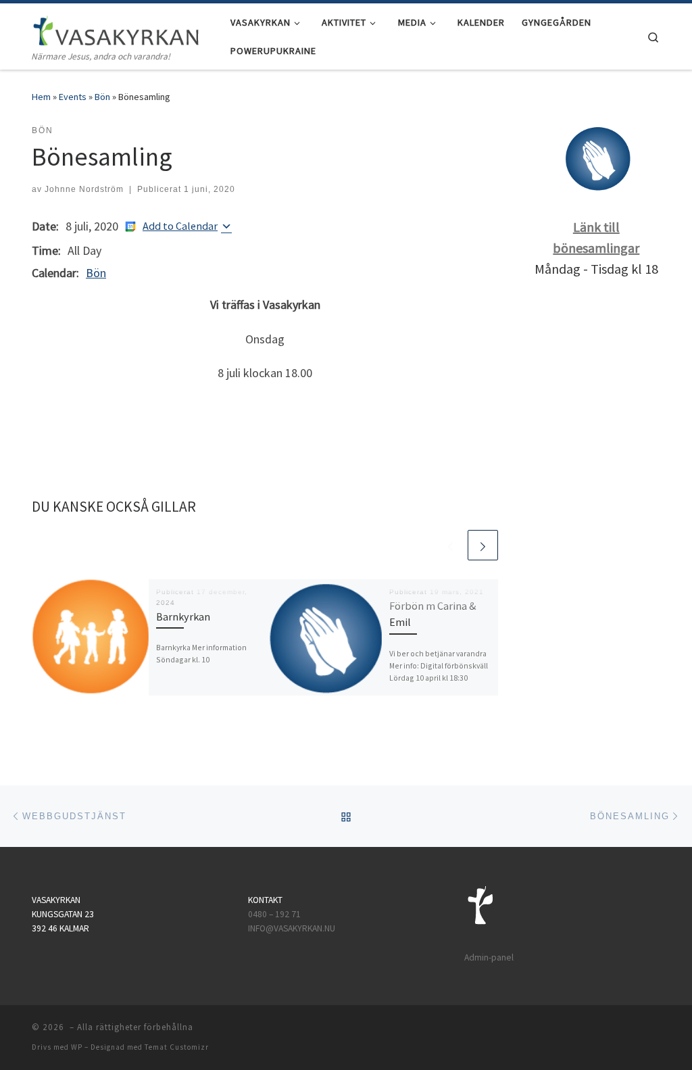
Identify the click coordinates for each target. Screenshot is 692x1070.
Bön (102, 97)
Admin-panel (489, 957)
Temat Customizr (177, 1047)
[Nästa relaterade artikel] (483, 545)
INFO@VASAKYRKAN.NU (291, 928)
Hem (41, 97)
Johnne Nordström (84, 189)
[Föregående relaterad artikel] (450, 545)
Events (72, 97)
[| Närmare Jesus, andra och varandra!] (116, 28)
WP (76, 1047)
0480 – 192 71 (275, 914)
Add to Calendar (180, 226)
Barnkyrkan (183, 616)
